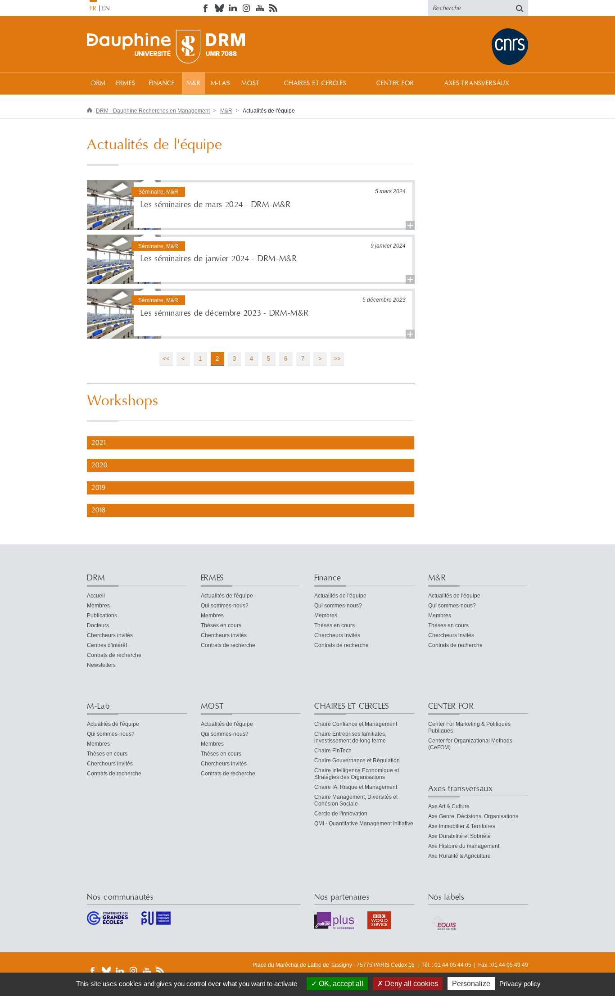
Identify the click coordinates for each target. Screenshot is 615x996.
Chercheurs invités (110, 635)
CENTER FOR (395, 83)
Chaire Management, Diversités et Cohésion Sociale (356, 800)
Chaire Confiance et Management (355, 724)
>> (337, 358)
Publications (102, 615)
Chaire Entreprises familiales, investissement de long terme (350, 737)
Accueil (96, 596)
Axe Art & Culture (449, 806)
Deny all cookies (410, 983)
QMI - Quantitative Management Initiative (363, 823)
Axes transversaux (476, 83)
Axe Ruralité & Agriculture (459, 856)
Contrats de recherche (114, 655)
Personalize (471, 983)
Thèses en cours (221, 625)
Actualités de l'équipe (227, 596)
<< (166, 358)
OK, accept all (340, 983)
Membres (98, 605)
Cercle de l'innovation (340, 813)
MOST (250, 83)
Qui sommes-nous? (225, 605)
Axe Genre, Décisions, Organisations (473, 816)
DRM (98, 83)
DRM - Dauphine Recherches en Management (153, 111)
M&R (193, 83)
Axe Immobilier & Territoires (461, 826)
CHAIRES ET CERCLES (315, 83)
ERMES (126, 83)
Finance (162, 83)
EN (106, 9)
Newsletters (101, 665)
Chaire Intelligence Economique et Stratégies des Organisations (356, 773)
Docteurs (98, 625)
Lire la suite (251, 205)
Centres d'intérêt (107, 645)
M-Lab (220, 83)
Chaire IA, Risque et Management (355, 787)
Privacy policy (520, 983)
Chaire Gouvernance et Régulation (357, 760)
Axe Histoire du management (463, 846)
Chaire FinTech (333, 750)
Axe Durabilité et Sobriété (459, 836)
